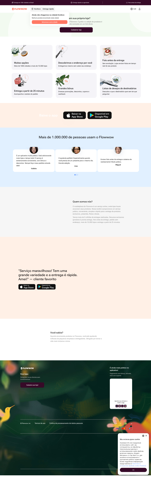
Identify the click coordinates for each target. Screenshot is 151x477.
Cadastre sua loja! (32, 385)
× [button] (146, 436)
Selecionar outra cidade (49, 22)
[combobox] (143, 436)
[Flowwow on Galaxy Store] (125, 406)
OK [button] (133, 470)
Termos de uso (40, 423)
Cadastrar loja (76, 30)
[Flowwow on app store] (119, 406)
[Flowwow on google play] (117, 406)
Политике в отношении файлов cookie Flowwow (133, 465)
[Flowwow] (19, 9)
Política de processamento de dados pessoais (66, 423)
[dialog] (133, 454)
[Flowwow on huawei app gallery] (122, 406)
